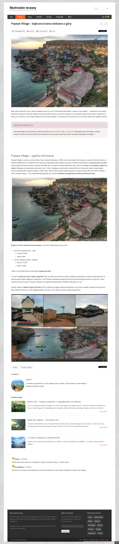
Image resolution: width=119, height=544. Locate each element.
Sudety (98, 529)
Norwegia (91, 525)
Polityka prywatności (94, 539)
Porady (30, 17)
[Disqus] (59, 479)
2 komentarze (43, 31)
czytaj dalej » (103, 411)
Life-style (49, 17)
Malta (15, 367)
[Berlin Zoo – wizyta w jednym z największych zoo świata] (18, 406)
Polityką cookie (109, 542)
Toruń (100, 533)
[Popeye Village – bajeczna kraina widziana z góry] (59, 71)
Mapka (70, 17)
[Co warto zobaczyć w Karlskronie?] (18, 442)
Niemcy (97, 521)
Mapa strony (86, 539)
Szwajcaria (91, 533)
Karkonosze (98, 517)
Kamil (53, 31)
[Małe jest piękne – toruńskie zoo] (18, 425)
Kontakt (102, 539)
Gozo (90, 517)
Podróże (20, 17)
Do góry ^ (107, 539)
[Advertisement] (59, 146)
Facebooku (57, 132)
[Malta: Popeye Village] (59, 209)
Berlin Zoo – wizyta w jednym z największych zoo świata (54, 401)
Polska (100, 525)
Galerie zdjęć (59, 17)
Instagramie (68, 132)
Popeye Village (26, 367)
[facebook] (106, 17)
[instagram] (103, 17)
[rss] (108, 17)
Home (11, 17)
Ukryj (116, 542)
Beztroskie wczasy (23, 7)
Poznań (90, 529)
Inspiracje (39, 17)
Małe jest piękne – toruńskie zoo (43, 419)
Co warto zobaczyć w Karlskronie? (44, 437)
